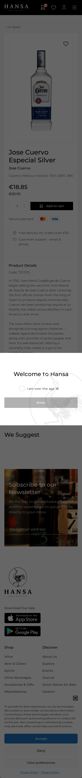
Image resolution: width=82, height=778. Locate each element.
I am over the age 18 (43, 389)
